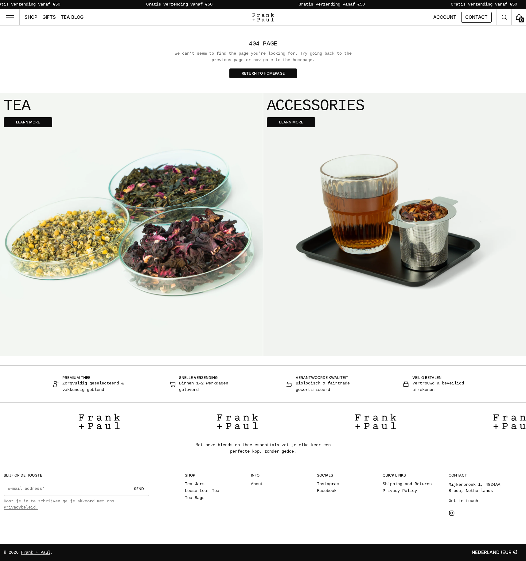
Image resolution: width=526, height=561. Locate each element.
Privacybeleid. (21, 507)
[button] (504, 17)
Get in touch (463, 501)
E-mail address (24, 488)
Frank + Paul (35, 552)
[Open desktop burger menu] (10, 17)
